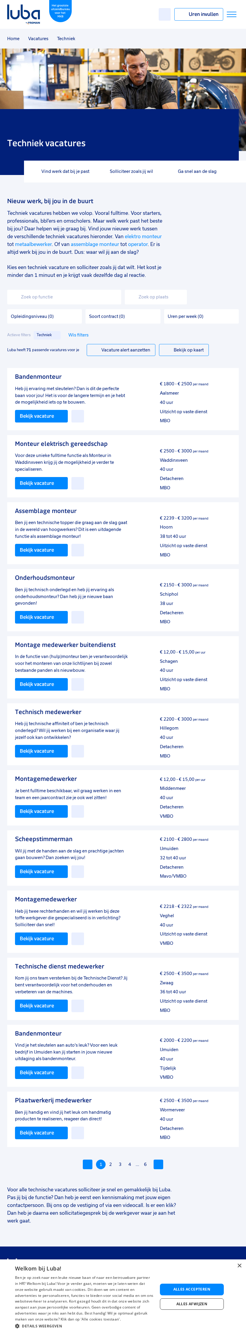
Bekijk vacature (37, 416)
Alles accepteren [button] (191, 1289)
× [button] (239, 1266)
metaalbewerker (33, 244)
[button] (84, 1326)
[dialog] (123, 1296)
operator (138, 244)
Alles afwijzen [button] (192, 1303)
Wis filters (78, 335)
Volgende (158, 1164)
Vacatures (38, 38)
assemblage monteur (95, 244)
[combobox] (64, 297)
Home (13, 38)
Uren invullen (203, 14)
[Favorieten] (165, 14)
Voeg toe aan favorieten (77, 416)
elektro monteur (143, 236)
